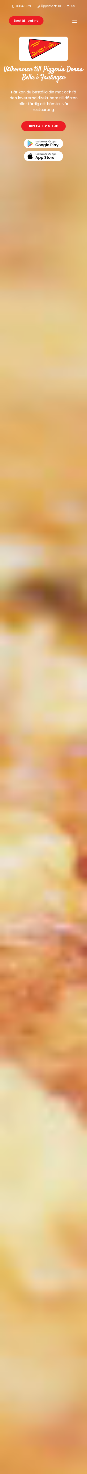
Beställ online (26, 20)
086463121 (23, 6)
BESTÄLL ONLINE (43, 126)
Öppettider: (58, 6)
